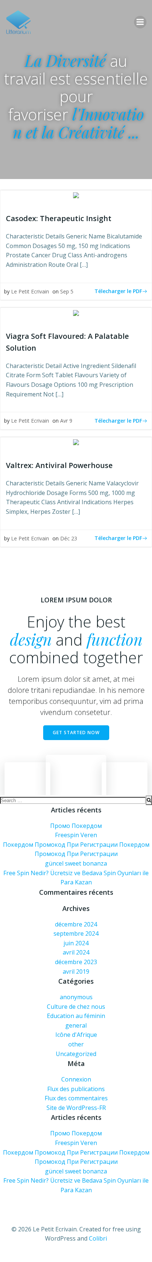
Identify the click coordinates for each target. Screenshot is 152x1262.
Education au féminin (76, 1016)
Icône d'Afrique (76, 1035)
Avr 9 (66, 420)
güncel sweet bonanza (76, 863)
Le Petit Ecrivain (30, 291)
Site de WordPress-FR (76, 1108)
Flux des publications (76, 1089)
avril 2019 (76, 971)
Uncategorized (76, 1054)
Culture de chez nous (76, 1007)
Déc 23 (68, 538)
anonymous (76, 997)
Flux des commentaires (76, 1098)
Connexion (76, 1079)
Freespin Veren (76, 835)
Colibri (98, 1238)
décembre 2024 (76, 924)
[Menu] (140, 22)
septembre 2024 (76, 933)
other (76, 1044)
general (76, 1025)
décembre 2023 (76, 962)
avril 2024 (76, 952)
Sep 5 (66, 291)
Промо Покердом (76, 826)
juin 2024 (76, 943)
